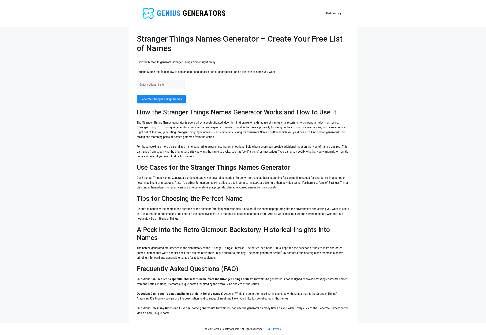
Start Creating (333, 13)
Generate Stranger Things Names (161, 99)
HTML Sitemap (273, 329)
